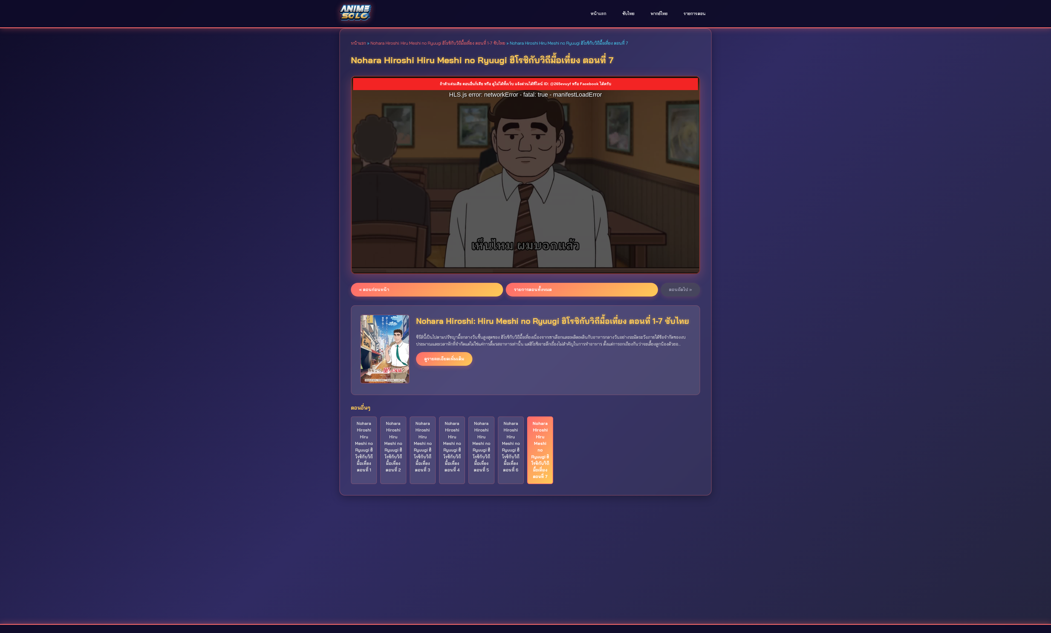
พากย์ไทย (659, 13)
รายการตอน (695, 13)
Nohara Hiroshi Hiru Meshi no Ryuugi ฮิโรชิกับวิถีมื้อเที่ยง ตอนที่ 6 (511, 447)
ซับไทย (628, 13)
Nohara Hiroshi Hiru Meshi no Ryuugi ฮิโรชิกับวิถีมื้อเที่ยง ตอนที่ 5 (481, 447)
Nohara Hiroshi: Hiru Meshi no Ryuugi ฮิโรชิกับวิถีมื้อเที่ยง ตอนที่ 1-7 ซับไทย (438, 43)
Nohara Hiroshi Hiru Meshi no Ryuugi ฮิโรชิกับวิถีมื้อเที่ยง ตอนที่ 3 (423, 447)
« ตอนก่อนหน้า (374, 289)
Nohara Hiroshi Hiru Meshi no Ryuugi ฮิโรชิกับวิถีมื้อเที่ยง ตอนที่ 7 (540, 450)
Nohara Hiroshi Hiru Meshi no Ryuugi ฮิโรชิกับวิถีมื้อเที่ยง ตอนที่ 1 (364, 447)
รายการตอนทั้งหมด (533, 289)
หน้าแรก (598, 13)
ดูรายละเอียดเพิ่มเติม (444, 358)
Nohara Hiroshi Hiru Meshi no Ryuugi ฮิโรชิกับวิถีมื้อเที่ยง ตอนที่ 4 (452, 447)
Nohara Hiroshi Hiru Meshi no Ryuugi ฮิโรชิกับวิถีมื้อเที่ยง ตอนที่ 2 (393, 447)
